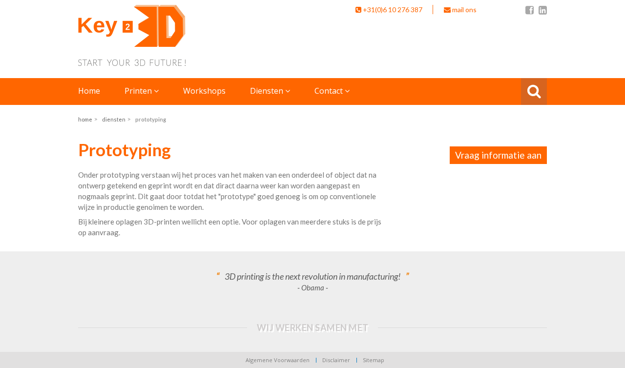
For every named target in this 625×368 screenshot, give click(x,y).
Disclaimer (336, 360)
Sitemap (373, 360)
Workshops (204, 90)
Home (89, 90)
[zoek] (534, 91)
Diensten (267, 90)
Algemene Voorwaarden (278, 360)
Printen (139, 90)
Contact (329, 90)
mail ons (464, 9)
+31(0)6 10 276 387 (392, 9)
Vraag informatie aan (498, 155)
